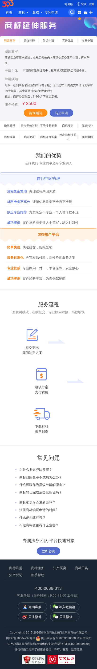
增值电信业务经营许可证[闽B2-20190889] (62, 644)
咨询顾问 (35, 112)
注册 (92, 4)
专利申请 (51, 12)
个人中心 (79, 12)
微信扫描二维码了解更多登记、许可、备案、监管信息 (48, 649)
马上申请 (61, 112)
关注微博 (34, 616)
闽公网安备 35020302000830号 (61, 638)
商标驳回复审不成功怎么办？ (40, 477)
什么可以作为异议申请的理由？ (42, 484)
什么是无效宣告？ (32, 517)
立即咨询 (48, 551)
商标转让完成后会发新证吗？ (40, 492)
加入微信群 (67, 606)
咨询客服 (34, 606)
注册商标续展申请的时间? (38, 509)
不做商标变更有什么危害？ (39, 525)
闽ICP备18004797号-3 (21, 638)
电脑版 (69, 4)
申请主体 (11, 70)
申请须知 (11, 78)
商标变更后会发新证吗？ (37, 502)
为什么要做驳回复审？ (35, 469)
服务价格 (11, 104)
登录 (84, 4)
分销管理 (85, 12)
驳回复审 (11, 51)
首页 (9, 12)
